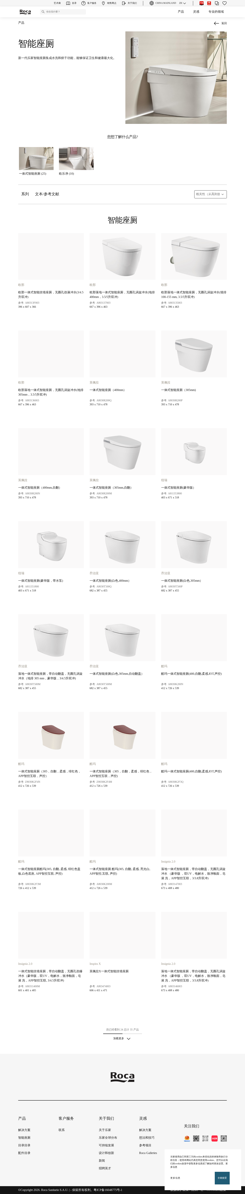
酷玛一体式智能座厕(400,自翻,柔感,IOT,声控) (191, 674)
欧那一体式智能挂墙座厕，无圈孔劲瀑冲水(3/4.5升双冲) (50, 295)
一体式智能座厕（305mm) (178, 390)
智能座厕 (24, 1137)
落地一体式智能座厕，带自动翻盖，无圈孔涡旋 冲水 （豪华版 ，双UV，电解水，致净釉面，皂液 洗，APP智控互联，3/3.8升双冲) (193, 874)
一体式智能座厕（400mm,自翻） (40, 487)
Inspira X (95, 964)
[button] (43, 12)
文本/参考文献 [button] (47, 194)
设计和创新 (106, 1153)
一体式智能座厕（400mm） (108, 390)
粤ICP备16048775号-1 (108, 1190)
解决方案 (24, 1130)
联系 (62, 1130)
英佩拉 (94, 382)
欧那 (21, 285)
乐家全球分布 (108, 1137)
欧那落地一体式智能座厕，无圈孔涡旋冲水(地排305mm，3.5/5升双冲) (50, 392)
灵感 (196, 11)
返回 (224, 23)
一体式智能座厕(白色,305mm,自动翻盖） (117, 674)
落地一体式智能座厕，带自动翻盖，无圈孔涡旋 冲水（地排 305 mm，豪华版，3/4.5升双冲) (50, 676)
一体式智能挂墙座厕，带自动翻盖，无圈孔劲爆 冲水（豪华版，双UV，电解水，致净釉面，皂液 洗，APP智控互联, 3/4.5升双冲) (50, 976)
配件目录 (24, 1153)
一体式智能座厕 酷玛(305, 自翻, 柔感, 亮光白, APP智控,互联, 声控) (120, 871)
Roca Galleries (148, 1153)
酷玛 (164, 666)
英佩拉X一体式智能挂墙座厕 (109, 971)
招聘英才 (105, 1168)
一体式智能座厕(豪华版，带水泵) (40, 580)
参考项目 (145, 1145)
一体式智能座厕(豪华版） (178, 487)
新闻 (102, 1160)
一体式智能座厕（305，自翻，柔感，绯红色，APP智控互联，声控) (121, 774)
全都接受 (222, 1178)
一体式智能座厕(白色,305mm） (182, 580)
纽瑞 (164, 480)
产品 (181, 11)
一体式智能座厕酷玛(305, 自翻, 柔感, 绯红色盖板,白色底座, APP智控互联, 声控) (49, 871)
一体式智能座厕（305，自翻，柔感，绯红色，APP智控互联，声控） (49, 774)
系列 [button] (25, 194)
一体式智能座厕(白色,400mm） (110, 580)
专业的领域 (216, 11)
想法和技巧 (146, 1137)
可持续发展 (106, 1145)
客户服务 (66, 1119)
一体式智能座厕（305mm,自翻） (111, 487)
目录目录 (24, 1145)
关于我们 (106, 1119)
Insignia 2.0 (168, 861)
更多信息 (175, 1178)
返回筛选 (237, 1148)
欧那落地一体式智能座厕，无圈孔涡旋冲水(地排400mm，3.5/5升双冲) (122, 295)
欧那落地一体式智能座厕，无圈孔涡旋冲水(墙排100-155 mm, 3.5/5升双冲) (193, 295)
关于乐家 (105, 1130)
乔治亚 (94, 573)
